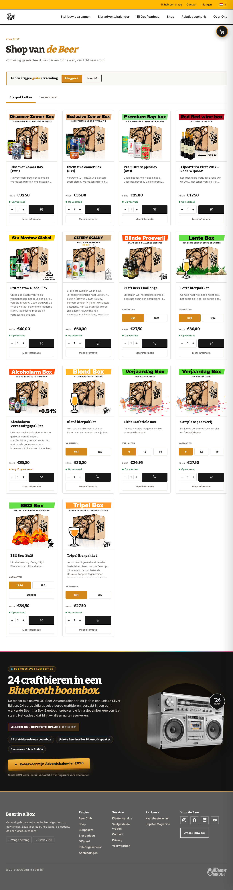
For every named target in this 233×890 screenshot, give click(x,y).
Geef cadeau (149, 16)
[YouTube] (215, 820)
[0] (222, 31)
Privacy (117, 840)
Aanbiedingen (88, 853)
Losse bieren (48, 97)
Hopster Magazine (157, 824)
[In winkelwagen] (41, 209)
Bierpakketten (20, 97)
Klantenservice (122, 818)
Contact (191, 4)
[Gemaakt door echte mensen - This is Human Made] (217, 872)
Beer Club (85, 818)
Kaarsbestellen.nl (157, 818)
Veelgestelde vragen (121, 826)
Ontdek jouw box (194, 832)
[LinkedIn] (205, 820)
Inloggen (206, 4)
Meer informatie (31, 219)
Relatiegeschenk (193, 16)
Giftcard (84, 841)
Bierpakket (86, 830)
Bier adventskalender (113, 16)
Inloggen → (72, 78)
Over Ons (220, 16)
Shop (170, 16)
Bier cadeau (87, 835)
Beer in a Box (10, 16)
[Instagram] (184, 820)
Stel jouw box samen (75, 16)
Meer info (92, 78)
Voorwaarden (121, 845)
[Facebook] (194, 820)
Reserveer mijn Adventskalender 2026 (51, 763)
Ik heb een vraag (171, 4)
